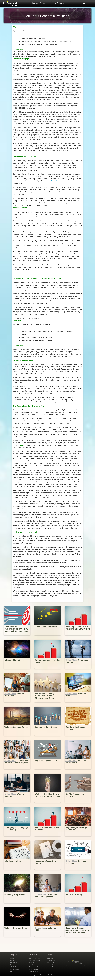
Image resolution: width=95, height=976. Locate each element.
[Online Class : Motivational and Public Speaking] (47, 904)
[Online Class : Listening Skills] (47, 938)
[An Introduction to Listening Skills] (47, 670)
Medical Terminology (35, 958)
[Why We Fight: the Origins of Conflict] (78, 837)
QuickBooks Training (35, 964)
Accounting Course (34, 960)
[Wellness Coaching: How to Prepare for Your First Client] (47, 804)
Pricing (12, 960)
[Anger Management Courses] (47, 770)
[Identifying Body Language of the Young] (17, 837)
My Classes (58, 3)
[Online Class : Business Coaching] (78, 871)
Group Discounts (15, 964)
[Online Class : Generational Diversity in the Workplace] (17, 770)
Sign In (12, 958)
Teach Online (51, 960)
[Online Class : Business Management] (78, 770)
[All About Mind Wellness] (17, 670)
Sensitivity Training (34, 969)
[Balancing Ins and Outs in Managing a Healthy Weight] (78, 636)
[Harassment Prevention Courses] (47, 871)
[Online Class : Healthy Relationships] (17, 703)
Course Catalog (15, 962)
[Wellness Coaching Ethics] (17, 737)
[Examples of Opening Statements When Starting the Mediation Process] (78, 938)
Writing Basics (33, 962)
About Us (50, 958)
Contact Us (51, 962)
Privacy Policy (52, 967)
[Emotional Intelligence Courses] (78, 737)
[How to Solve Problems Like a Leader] (47, 837)
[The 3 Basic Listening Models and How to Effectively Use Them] (47, 703)
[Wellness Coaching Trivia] (17, 938)
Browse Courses (39, 3)
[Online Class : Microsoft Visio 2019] (78, 703)
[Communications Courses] (47, 737)
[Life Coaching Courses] (17, 871)
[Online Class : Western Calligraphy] (17, 804)
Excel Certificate (33, 971)
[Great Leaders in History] (47, 636)
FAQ (11, 971)
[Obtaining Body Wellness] (17, 904)
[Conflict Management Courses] (78, 804)
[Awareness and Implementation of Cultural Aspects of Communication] (17, 636)
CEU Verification (15, 967)
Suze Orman (56, 181)
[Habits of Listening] (78, 904)
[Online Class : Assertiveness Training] (78, 670)
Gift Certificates (14, 969)
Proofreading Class (34, 967)
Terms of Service (52, 964)
